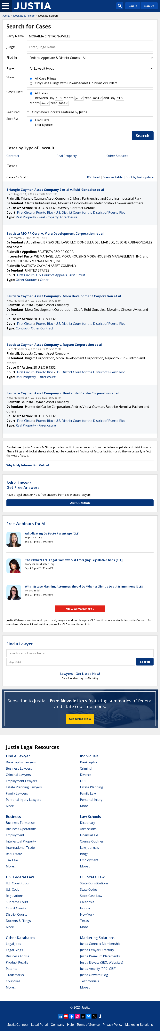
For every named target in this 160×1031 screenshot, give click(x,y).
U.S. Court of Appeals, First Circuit (60, 275)
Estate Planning (91, 787)
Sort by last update (140, 177)
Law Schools (90, 816)
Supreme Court (17, 902)
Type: (10, 68)
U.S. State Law (92, 877)
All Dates (41, 93)
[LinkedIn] (60, 1016)
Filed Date (42, 120)
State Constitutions (94, 883)
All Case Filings (45, 78)
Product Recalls (17, 962)
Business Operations (21, 829)
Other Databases (20, 937)
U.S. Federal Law (20, 877)
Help (70, 1024)
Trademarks (15, 975)
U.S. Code (12, 889)
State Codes (88, 889)
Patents (11, 968)
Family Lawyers (17, 793)
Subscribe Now (80, 719)
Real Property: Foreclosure (57, 217)
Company (57, 1024)
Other (44, 280)
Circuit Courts (16, 908)
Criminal (86, 768)
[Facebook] (71, 1016)
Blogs (84, 854)
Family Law (88, 793)
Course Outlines (92, 841)
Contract (12, 156)
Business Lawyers (19, 768)
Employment (15, 835)
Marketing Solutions (97, 937)
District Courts (16, 914)
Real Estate (14, 854)
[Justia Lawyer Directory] (100, 1016)
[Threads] (83, 1016)
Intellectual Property (21, 841)
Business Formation (20, 822)
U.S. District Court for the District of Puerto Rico (90, 212)
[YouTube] (66, 1016)
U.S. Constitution (18, 883)
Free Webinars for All (26, 523)
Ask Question (80, 503)
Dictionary (87, 822)
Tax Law (12, 860)
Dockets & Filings (18, 921)
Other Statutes (117, 156)
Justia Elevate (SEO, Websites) (101, 962)
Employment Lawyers (21, 781)
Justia (85, 1007)
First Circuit (25, 212)
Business (13, 816)
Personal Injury (91, 799)
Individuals (89, 756)
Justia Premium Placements (100, 956)
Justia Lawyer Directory (97, 950)
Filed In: (11, 57)
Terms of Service (88, 1024)
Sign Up (149, 5)
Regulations (14, 896)
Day (51, 98)
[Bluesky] (88, 1016)
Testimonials (89, 981)
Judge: (10, 47)
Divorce (85, 775)
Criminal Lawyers (18, 775)
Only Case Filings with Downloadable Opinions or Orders (76, 83)
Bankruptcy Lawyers (21, 762)
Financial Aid (89, 835)
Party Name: (15, 36)
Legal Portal (39, 1024)
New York (87, 914)
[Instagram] (77, 1016)
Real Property (67, 156)
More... (11, 806)
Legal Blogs (14, 950)
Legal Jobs (13, 944)
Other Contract (42, 328)
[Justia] (32, 5)
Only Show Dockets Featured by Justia (59, 112)
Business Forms (17, 956)
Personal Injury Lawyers (23, 799)
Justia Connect (17, 1024)
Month (69, 98)
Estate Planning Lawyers (24, 787)
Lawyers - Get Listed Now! (80, 674)
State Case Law (91, 896)
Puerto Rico (44, 212)
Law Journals (89, 847)
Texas (84, 921)
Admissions (88, 829)
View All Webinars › (80, 609)
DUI (83, 781)
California (87, 902)
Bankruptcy (88, 762)
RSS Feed (93, 177)
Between (41, 98)
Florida (85, 908)
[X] (94, 1016)
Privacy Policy (112, 1024)
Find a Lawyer (19, 643)
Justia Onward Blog (94, 975)
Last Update (44, 125)
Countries (13, 981)
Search (142, 135)
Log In (133, 5)
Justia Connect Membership (100, 944)
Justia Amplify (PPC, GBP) (98, 968)
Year (87, 98)
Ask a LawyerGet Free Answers (22, 485)
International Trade (20, 847)
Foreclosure (47, 377)
